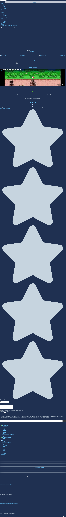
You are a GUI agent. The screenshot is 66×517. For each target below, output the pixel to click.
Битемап (34, 51)
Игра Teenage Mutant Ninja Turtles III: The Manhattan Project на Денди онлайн (9, 503)
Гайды (4, 5)
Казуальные (5, 426)
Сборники (4, 430)
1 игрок (1, 108)
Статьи (4, 6)
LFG (0, 25)
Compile (31, 50)
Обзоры (4, 10)
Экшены (6, 25)
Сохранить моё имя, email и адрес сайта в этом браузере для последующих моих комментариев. (12, 410)
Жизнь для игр (34, 2)
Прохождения (5, 11)
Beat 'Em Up (31, 51)
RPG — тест (3, 454)
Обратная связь (33, 516)
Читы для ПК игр (5, 17)
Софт (3, 431)
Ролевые (4, 429)
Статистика (4, 21)
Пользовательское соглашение (54, 516)
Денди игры (3, 25)
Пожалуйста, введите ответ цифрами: (4, 411)
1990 (2, 108)
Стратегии (4, 432)
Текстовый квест (4, 453)
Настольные (5, 427)
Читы (4, 452)
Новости (4, 438)
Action (29, 51)
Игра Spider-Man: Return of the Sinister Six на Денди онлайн (7, 484)
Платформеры (5, 428)
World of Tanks (6, 8)
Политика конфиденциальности (12, 516)
